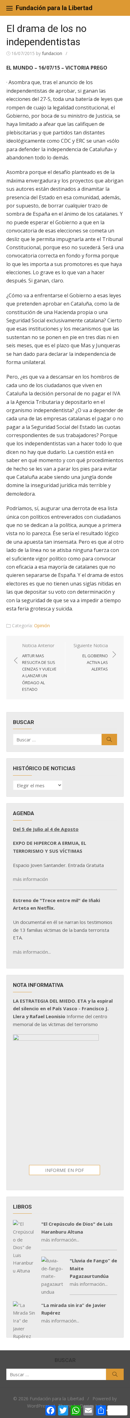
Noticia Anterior (39, 667)
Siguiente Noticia (91, 657)
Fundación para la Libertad (54, 8)
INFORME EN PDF (64, 1170)
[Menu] (9, 8)
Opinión (42, 625)
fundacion (52, 53)
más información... (32, 952)
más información (30, 879)
